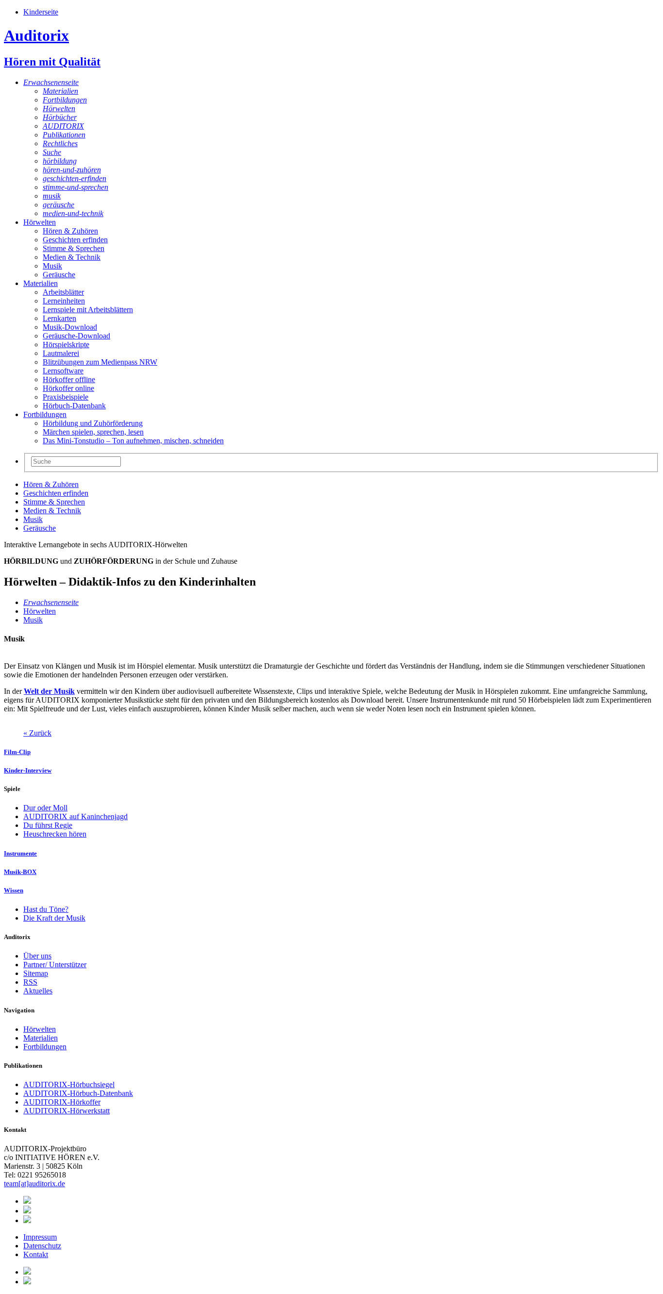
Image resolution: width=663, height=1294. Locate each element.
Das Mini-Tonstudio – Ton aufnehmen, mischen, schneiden (133, 441)
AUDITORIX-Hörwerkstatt (66, 1111)
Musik (52, 266)
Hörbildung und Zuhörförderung (93, 423)
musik (52, 196)
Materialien (60, 91)
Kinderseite (40, 12)
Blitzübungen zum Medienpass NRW (100, 362)
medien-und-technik (73, 213)
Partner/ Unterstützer (54, 964)
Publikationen (64, 135)
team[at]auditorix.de (34, 1183)
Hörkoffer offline (69, 379)
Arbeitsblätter (63, 292)
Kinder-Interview (27, 770)
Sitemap (35, 973)
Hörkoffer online (68, 388)
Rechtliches (60, 143)
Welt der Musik (49, 691)
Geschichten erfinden (75, 239)
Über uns (37, 956)
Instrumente (20, 853)
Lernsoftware (63, 371)
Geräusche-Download (76, 336)
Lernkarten (59, 318)
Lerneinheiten (64, 301)
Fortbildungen (65, 100)
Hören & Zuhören (70, 231)
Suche (52, 152)
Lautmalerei (61, 353)
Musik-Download (70, 327)
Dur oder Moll (45, 808)
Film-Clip (17, 752)
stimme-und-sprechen (75, 187)
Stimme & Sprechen (73, 248)
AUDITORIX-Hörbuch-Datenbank (78, 1093)
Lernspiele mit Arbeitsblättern (88, 309)
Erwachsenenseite (51, 82)
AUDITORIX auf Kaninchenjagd (75, 816)
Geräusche (59, 274)
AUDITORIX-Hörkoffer (61, 1102)
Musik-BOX (20, 871)
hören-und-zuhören (72, 170)
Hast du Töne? (45, 909)
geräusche (58, 205)
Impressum (40, 1237)
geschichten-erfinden (74, 178)
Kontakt (35, 1254)
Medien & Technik (71, 257)
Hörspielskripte (66, 344)
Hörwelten (59, 108)
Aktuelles (37, 991)
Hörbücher (60, 117)
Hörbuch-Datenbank (74, 406)
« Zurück (37, 733)
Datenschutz (42, 1246)
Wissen (13, 890)
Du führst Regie (47, 825)
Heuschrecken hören (54, 834)
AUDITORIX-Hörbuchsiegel (69, 1084)
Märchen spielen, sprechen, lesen (93, 432)
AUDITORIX (63, 126)
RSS (30, 982)
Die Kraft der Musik (54, 918)
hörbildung (60, 161)
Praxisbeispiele (65, 397)
